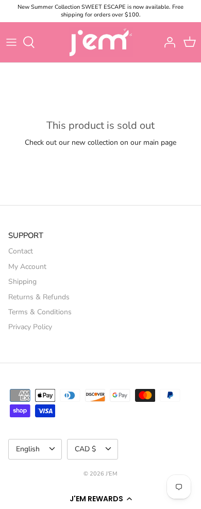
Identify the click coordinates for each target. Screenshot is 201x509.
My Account (27, 267)
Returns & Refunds (39, 297)
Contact (20, 251)
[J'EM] (101, 42)
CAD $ (85, 449)
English (28, 449)
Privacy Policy (30, 327)
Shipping (22, 281)
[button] (100, 498)
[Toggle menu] (11, 42)
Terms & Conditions (40, 312)
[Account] (167, 42)
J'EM (112, 474)
